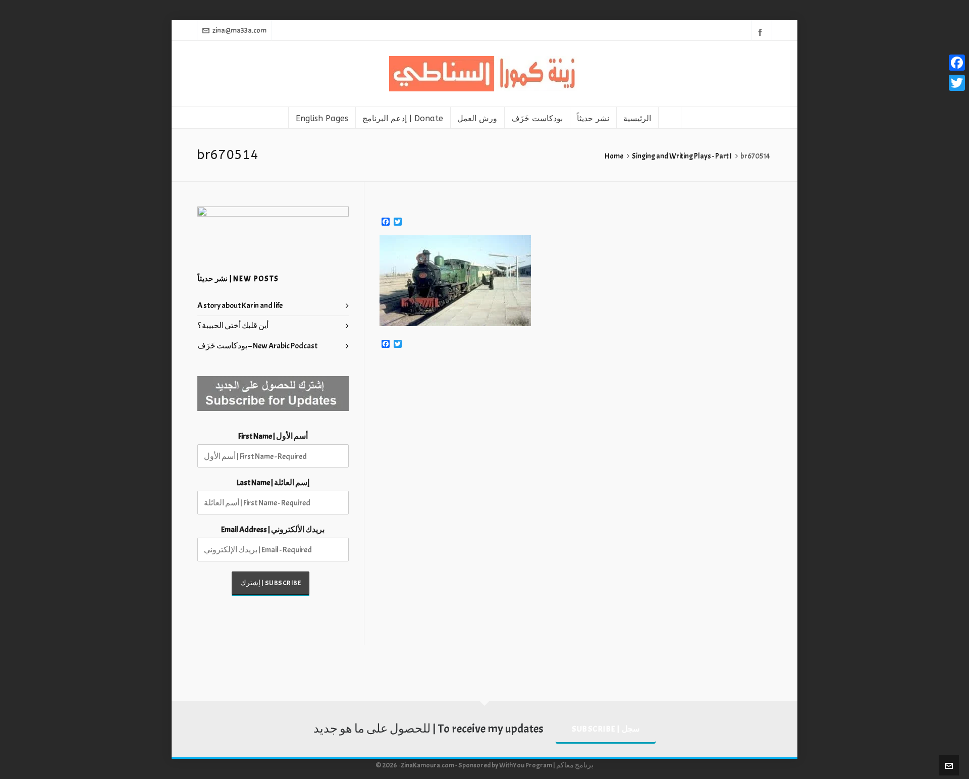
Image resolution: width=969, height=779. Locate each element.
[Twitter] (957, 83)
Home (614, 156)
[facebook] (762, 31)
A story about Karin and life (240, 305)
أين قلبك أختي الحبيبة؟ (232, 326)
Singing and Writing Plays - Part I (682, 156)
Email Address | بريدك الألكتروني (273, 530)
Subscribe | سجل (605, 729)
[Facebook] (957, 63)
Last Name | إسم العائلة (273, 483)
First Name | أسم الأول (273, 436)
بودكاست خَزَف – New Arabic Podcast (257, 346)
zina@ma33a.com (239, 30)
